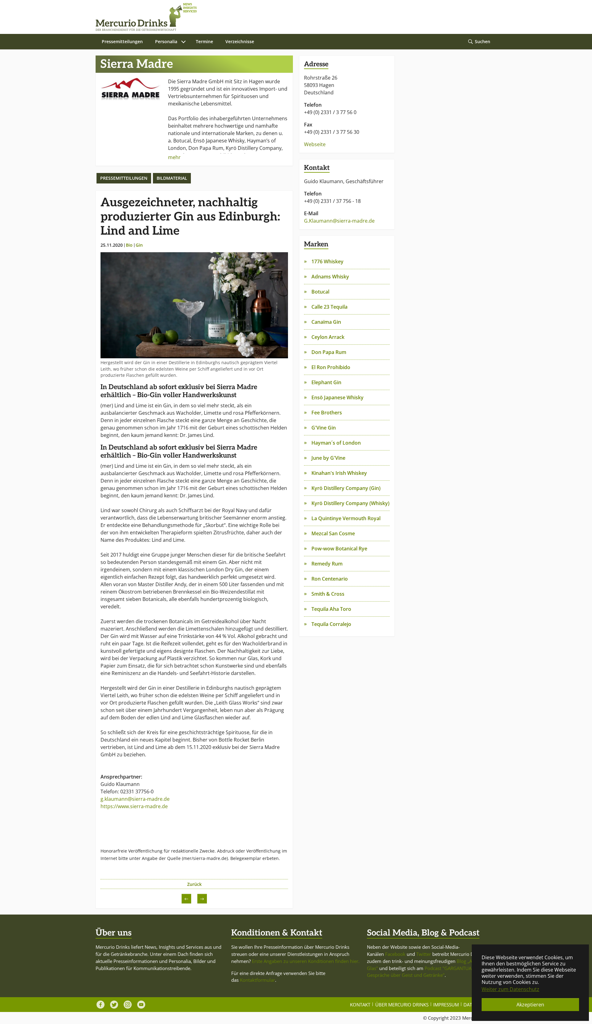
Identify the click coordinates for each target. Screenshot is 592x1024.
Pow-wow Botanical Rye (339, 548)
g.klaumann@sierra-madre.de (135, 799)
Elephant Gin (326, 382)
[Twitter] (114, 1004)
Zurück (194, 884)
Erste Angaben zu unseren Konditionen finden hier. (306, 961)
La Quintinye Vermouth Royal (345, 518)
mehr (174, 157)
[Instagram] (127, 1004)
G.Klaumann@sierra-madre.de (339, 220)
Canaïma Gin (326, 322)
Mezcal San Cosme (333, 533)
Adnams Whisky (330, 276)
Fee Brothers (326, 412)
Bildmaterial (172, 178)
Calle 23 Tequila (329, 306)
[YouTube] (141, 1004)
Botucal (320, 291)
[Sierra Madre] (132, 89)
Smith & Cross (327, 593)
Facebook (395, 954)
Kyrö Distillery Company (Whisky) (350, 503)
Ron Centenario (329, 578)
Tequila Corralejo (331, 624)
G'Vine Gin (323, 427)
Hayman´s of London (336, 442)
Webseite (315, 144)
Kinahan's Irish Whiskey (339, 473)
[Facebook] (100, 1004)
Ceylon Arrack (327, 337)
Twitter (423, 954)
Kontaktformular (257, 980)
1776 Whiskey (327, 261)
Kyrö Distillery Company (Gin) (345, 488)
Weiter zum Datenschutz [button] (510, 989)
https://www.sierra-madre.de (134, 806)
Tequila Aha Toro (331, 609)
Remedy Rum (327, 563)
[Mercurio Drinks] (293, 17)
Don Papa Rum (328, 352)
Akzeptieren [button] (530, 1004)
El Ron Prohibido (330, 367)
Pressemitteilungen (123, 178)
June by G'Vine (328, 457)
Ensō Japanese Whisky (337, 397)
